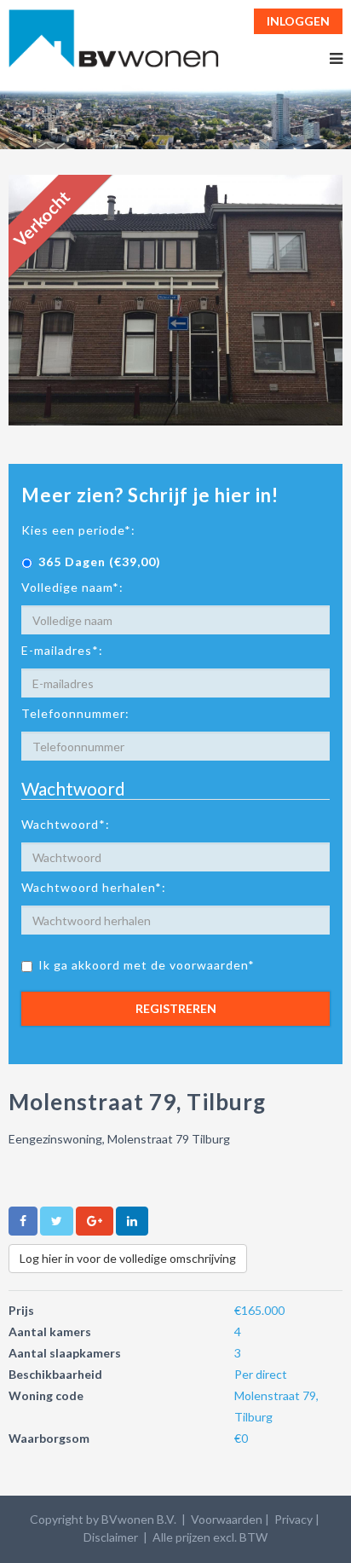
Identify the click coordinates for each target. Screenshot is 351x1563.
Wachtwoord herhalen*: (93, 887)
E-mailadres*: (62, 650)
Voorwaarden (226, 1519)
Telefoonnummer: (75, 713)
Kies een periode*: (78, 530)
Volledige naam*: (72, 587)
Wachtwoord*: (65, 824)
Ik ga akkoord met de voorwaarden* (146, 965)
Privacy (293, 1519)
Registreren (175, 1008)
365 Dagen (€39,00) (99, 561)
